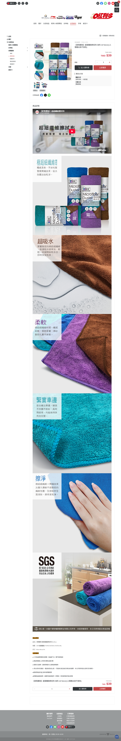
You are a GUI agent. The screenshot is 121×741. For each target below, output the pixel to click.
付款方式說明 (70, 718)
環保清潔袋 (13, 61)
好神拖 (60, 716)
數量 (76, 62)
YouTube (49, 718)
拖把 (11, 53)
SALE (59, 723)
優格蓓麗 (59, 720)
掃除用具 (12, 56)
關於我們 (50, 713)
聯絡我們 (49, 716)
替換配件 (12, 64)
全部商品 (60, 713)
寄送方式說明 (70, 720)
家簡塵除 (59, 718)
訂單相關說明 (70, 716)
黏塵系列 (12, 58)
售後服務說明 (70, 723)
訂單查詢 (70, 713)
